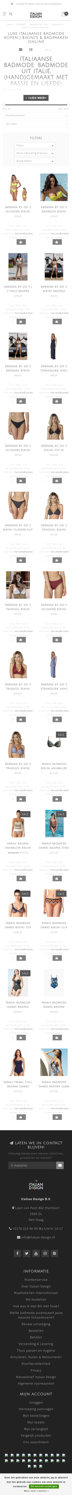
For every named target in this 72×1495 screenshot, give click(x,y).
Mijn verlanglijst (36, 1429)
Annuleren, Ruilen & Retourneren (36, 1357)
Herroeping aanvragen (36, 1409)
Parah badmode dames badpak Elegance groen (54, 1007)
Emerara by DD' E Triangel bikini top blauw (18, 768)
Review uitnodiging (36, 1324)
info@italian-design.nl (38, 1237)
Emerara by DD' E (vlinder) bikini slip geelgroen (18, 211)
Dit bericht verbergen (44, 1486)
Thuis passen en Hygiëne (36, 1350)
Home (10, 24)
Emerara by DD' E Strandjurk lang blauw (54, 688)
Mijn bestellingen (36, 1415)
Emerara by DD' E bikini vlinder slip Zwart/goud (18, 529)
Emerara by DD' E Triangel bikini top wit (18, 609)
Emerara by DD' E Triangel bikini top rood (18, 688)
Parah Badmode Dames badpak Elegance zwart (18, 1007)
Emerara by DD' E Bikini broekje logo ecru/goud (54, 291)
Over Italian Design (36, 1286)
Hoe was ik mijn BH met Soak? (36, 1306)
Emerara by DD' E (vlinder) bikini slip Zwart (18, 450)
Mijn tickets (36, 1422)
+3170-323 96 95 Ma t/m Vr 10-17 (38, 1228)
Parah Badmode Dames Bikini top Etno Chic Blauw (18, 927)
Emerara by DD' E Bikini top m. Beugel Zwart (54, 450)
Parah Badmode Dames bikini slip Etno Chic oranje (54, 927)
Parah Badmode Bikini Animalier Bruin (54, 768)
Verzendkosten (24, 233)
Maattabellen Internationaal (36, 1293)
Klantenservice (36, 1279)
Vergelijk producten (36, 1435)
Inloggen (36, 1402)
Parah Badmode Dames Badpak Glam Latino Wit (54, 1086)
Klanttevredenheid (36, 1363)
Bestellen (36, 1331)
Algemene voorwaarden (36, 1383)
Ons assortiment (36, 1442)
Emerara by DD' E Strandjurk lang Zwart (54, 370)
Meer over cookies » (36, 1491)
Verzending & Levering (36, 1344)
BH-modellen (36, 1299)
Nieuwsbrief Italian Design (36, 1377)
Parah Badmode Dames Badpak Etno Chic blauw (54, 847)
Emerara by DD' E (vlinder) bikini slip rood (54, 609)
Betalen (36, 1337)
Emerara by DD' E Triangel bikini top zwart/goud (54, 529)
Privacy (36, 1370)
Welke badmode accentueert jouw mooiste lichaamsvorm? (36, 1315)
